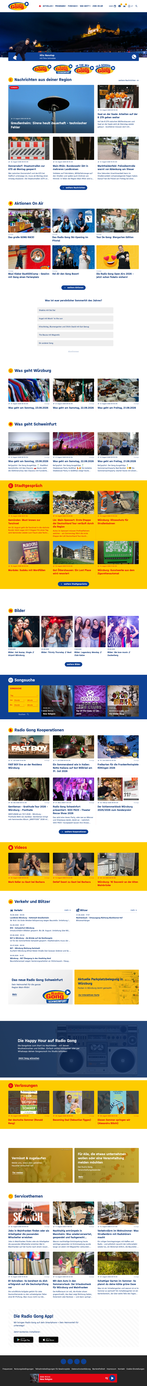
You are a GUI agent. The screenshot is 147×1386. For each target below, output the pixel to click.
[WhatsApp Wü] (83, 1361)
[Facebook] (63, 1361)
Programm (60, 6)
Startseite (40, 6)
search (136, 6)
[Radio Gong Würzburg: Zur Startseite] (18, 6)
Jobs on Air (97, 6)
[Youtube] (77, 1361)
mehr (67, 910)
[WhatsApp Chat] (134, 57)
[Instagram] (70, 1361)
